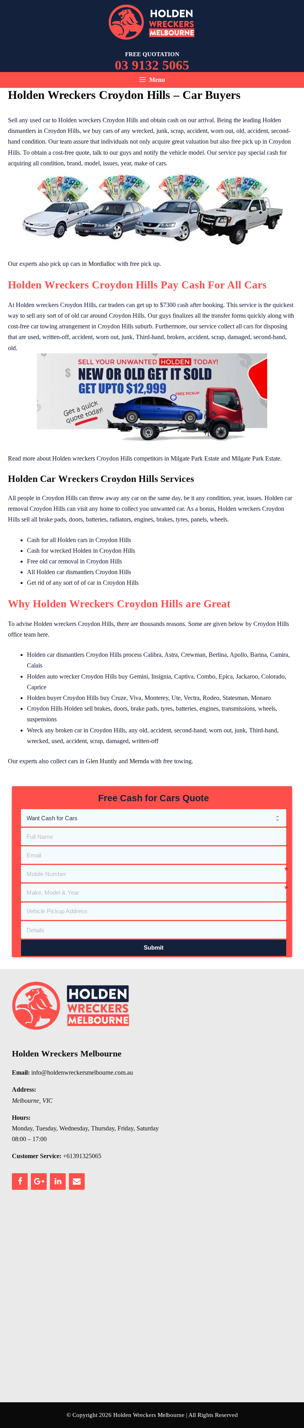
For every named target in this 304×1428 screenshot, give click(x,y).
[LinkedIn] (58, 1181)
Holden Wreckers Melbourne (67, 1053)
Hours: (21, 1117)
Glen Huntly (101, 761)
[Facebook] (20, 1181)
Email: (21, 1072)
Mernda (139, 761)
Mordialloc (102, 263)
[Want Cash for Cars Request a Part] (153, 818)
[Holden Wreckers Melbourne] (152, 21)
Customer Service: (36, 1156)
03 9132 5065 (152, 65)
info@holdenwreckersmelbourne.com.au (82, 1072)
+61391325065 (82, 1156)
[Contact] (77, 1181)
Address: (24, 1089)
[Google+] (39, 1181)
